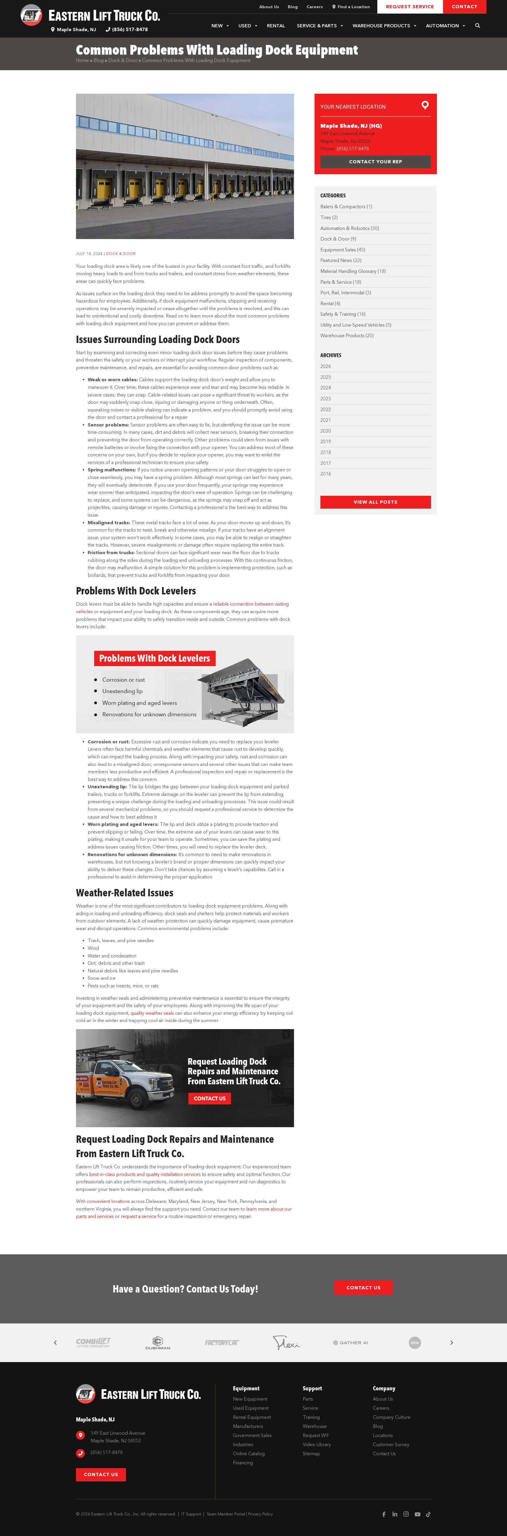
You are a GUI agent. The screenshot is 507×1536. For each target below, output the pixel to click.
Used (245, 25)
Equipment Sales (338, 250)
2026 (325, 366)
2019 (325, 441)
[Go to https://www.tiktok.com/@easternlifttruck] (428, 1515)
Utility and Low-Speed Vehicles (352, 325)
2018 (325, 452)
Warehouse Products (342, 335)
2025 (325, 377)
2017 (325, 463)
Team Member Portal (226, 1514)
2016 (325, 474)
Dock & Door (122, 60)
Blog (99, 60)
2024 (325, 388)
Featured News (336, 260)
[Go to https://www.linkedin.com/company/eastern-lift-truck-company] (395, 1515)
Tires (325, 217)
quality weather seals (152, 1013)
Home (82, 60)
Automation (442, 25)
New (217, 25)
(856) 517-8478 (130, 29)
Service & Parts (317, 25)
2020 (325, 431)
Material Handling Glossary (348, 271)
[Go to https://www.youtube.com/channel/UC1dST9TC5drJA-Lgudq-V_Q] (417, 1515)
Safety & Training (338, 314)
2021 (325, 420)
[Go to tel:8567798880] (142, 1453)
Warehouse (381, 25)
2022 (325, 409)
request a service (138, 1216)
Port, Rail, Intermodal (342, 292)
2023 (325, 398)
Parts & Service (336, 282)
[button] (228, 26)
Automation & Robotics (345, 228)
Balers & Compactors (343, 206)
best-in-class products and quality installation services (145, 1174)
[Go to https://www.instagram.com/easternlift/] (406, 1515)
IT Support (191, 1514)
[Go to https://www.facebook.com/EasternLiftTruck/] (383, 1515)
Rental (276, 25)
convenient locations (108, 1201)
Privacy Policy (260, 1514)
